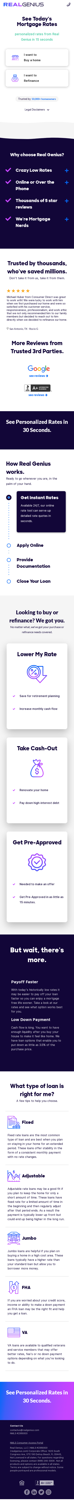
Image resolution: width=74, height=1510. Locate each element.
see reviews (37, 375)
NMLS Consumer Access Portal (26, 1443)
